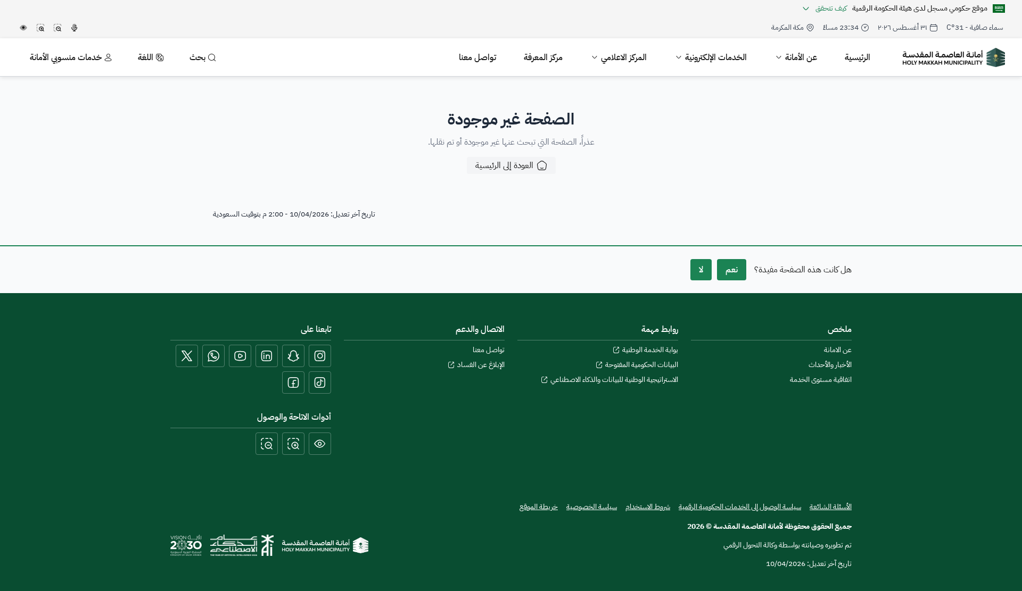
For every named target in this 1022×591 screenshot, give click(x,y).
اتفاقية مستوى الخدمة (821, 379)
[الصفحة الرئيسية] (325, 545)
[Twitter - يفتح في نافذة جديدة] (187, 356)
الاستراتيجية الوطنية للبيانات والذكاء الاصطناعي (614, 379)
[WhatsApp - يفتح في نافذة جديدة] (213, 356)
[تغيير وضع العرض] (320, 443)
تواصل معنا (489, 350)
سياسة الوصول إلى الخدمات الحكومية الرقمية (740, 506)
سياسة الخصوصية (591, 507)
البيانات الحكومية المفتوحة (641, 365)
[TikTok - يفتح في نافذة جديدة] (320, 382)
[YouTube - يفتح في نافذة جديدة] (240, 356)
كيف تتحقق (831, 8)
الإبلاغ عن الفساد (481, 365)
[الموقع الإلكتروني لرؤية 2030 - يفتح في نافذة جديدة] (186, 545)
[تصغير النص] (267, 443)
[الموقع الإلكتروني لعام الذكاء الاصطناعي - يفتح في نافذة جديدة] (242, 545)
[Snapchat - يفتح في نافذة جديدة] (293, 356)
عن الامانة (838, 350)
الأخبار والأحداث (830, 365)
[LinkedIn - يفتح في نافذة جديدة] (267, 356)
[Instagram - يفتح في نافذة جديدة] (320, 356)
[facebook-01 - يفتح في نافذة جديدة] (293, 382)
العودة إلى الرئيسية (504, 165)
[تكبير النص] (293, 443)
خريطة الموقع (539, 507)
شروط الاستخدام (647, 507)
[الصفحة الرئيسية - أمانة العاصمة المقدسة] (954, 57)
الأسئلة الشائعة (831, 506)
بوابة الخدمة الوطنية (650, 350)
